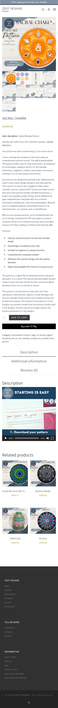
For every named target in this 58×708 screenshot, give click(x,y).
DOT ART (8, 602)
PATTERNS (9, 598)
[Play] (5, 438)
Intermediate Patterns (21, 335)
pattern (5, 341)
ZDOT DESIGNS (22, 695)
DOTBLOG (8, 632)
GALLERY (8, 590)
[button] (51, 21)
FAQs (6, 665)
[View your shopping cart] (49, 9)
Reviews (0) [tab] (29, 370)
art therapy (41, 335)
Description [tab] (29, 352)
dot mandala (24, 338)
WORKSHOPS (10, 628)
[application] (29, 414)
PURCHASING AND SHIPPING (16, 678)
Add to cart (19, 317)
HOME (7, 586)
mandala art (35, 338)
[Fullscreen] (52, 438)
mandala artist (48, 338)
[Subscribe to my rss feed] (29, 702)
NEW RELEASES (10, 594)
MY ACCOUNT (10, 607)
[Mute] (47, 438)
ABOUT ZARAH (10, 657)
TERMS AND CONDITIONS (14, 674)
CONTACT (8, 661)
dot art (15, 338)
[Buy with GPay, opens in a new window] (29, 326)
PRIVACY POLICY (11, 669)
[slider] (27, 438)
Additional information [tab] (29, 361)
